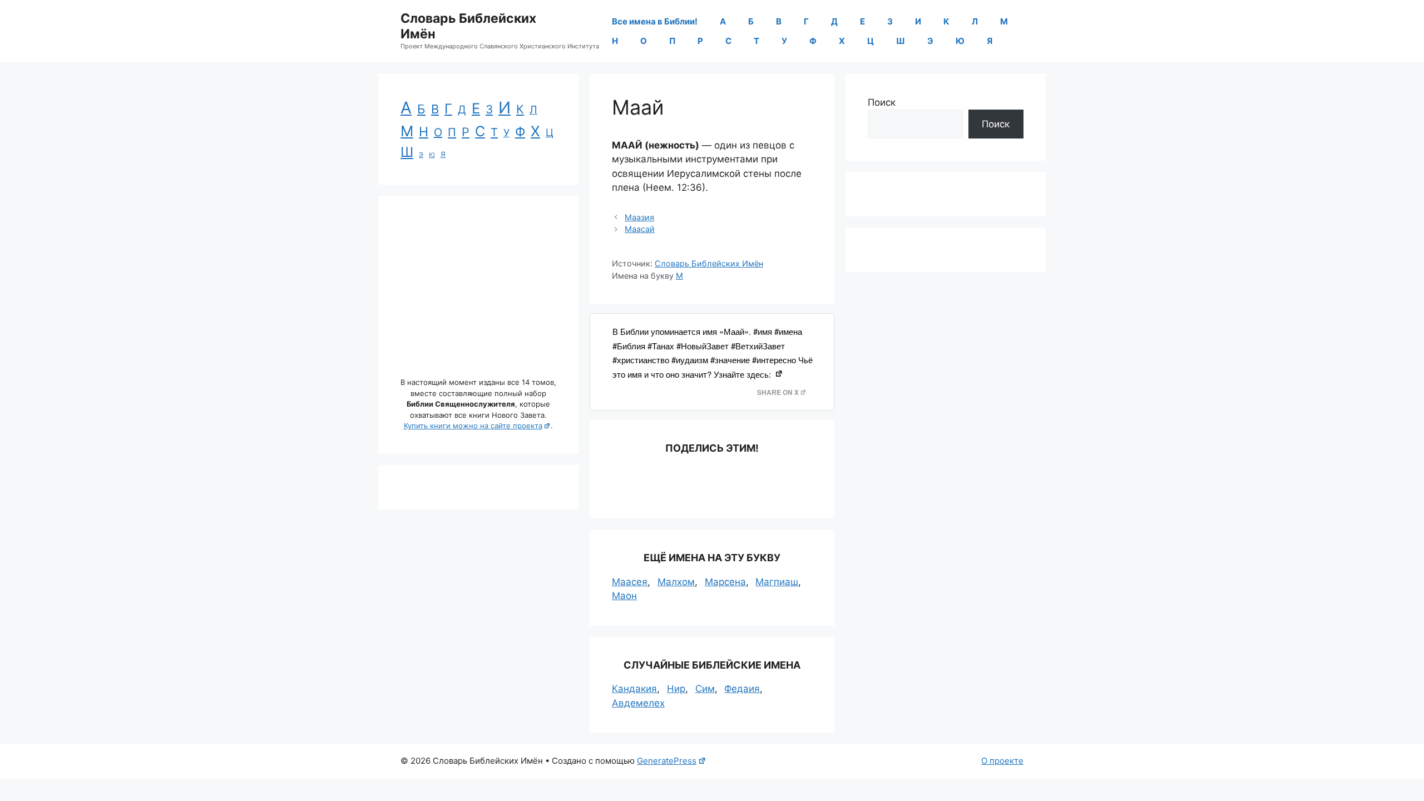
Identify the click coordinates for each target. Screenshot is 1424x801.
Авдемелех (638, 703)
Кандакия (634, 688)
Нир (676, 688)
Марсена (725, 581)
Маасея (629, 581)
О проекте (1002, 760)
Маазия (639, 217)
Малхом (676, 581)
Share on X (778, 392)
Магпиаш (776, 581)
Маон (624, 595)
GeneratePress (666, 760)
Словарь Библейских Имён (468, 26)
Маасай (640, 229)
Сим (705, 688)
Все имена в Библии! (655, 21)
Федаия (742, 688)
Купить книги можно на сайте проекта (473, 425)
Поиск (882, 102)
